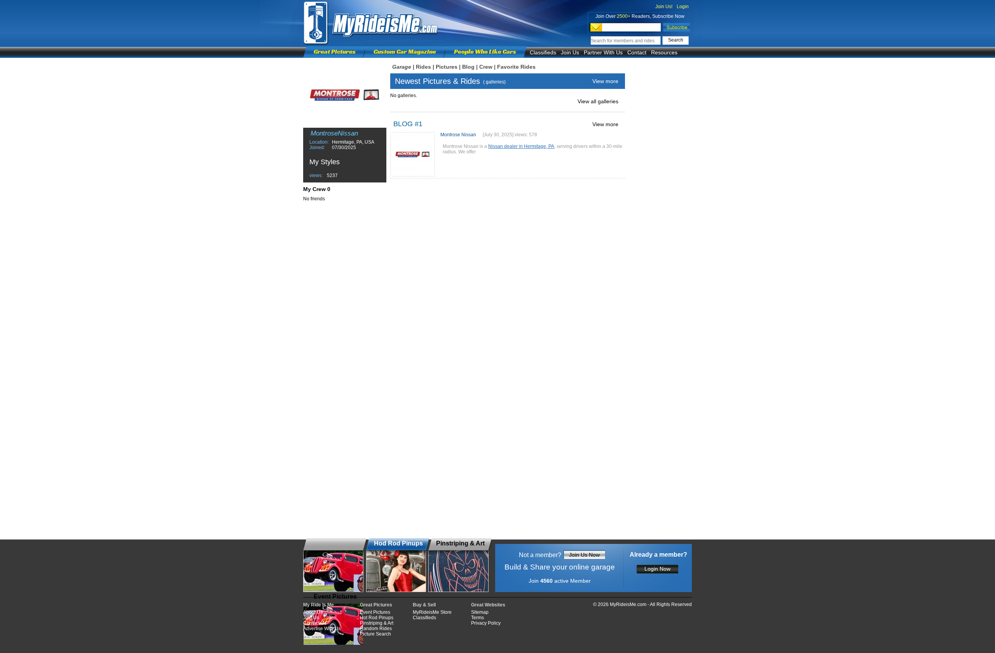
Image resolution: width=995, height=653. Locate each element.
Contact (636, 52)
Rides (423, 67)
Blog (468, 67)
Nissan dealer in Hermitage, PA (521, 146)
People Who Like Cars (485, 51)
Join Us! (663, 6)
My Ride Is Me (318, 605)
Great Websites (488, 605)
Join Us (570, 52)
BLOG (403, 124)
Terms (477, 617)
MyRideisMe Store (432, 612)
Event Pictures (375, 612)
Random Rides (376, 628)
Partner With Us (603, 52)
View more (605, 81)
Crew (485, 67)
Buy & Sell (424, 605)
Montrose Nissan (458, 134)
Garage (401, 67)
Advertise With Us (321, 628)
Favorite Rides (516, 67)
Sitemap (480, 612)
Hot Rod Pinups (376, 617)
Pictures (446, 67)
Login (683, 6)
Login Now (657, 569)
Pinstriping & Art (376, 623)
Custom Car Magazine (405, 51)
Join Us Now (584, 555)
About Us (313, 612)
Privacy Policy (486, 623)
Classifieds (543, 52)
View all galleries (598, 101)
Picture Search (375, 634)
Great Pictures (335, 51)
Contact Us (314, 623)
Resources (664, 52)
